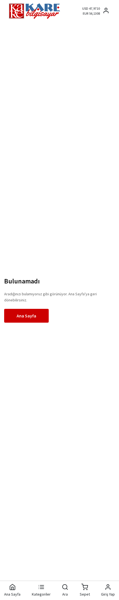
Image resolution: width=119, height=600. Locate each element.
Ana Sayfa (26, 316)
